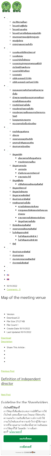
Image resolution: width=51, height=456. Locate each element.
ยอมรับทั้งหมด (26, 438)
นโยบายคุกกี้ (15, 431)
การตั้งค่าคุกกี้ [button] (25, 446)
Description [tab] (6, 341)
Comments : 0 (14, 289)
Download (6, 338)
